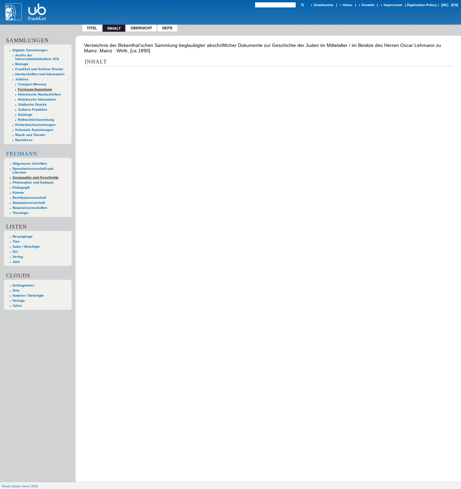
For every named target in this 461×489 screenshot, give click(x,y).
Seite (167, 27)
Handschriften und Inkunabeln (39, 74)
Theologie (20, 213)
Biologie (22, 64)
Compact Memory (32, 84)
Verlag (17, 257)
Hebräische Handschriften (39, 94)
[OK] (302, 5)
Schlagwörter (23, 285)
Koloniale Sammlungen (34, 130)
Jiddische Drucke (32, 104)
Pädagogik (21, 187)
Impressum (393, 5)
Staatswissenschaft (28, 203)
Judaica (21, 79)
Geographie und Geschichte (35, 177)
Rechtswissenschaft (29, 197)
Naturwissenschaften (29, 208)
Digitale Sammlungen (30, 50)
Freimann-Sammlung (35, 89)
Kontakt (368, 5)
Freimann (21, 154)
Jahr (16, 262)
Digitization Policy (422, 5)
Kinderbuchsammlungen (35, 125)
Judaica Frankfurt (32, 109)
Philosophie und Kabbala (33, 182)
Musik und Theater (30, 135)
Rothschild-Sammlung (36, 119)
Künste (18, 192)
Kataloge (25, 114)
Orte (16, 290)
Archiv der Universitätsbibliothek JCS (37, 57)
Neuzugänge (22, 236)
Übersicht (141, 27)
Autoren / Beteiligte (28, 295)
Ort (15, 251)
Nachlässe (24, 140)
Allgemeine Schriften (29, 163)
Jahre (17, 305)
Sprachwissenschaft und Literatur (32, 170)
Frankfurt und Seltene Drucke (39, 69)
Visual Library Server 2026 (19, 486)
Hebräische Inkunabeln (37, 99)
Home (347, 5)
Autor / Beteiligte (26, 246)
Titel (92, 27)
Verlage (18, 300)
